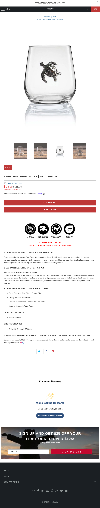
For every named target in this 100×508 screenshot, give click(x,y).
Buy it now (50, 209)
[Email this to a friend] (60, 351)
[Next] (94, 81)
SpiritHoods (53, 502)
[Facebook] (38, 491)
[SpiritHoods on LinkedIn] (47, 491)
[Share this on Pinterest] (53, 351)
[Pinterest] (52, 491)
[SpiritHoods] (50, 9)
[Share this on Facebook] (46, 351)
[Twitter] (61, 491)
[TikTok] (57, 491)
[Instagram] (43, 491)
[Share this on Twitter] (39, 351)
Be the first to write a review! (50, 415)
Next (54, 17)
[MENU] (1, 9)
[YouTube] (66, 491)
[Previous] (6, 81)
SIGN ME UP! (71, 452)
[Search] (87, 9)
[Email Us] (34, 491)
